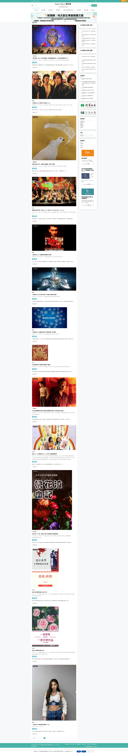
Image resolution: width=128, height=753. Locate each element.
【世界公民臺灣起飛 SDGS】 (68, 10)
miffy (61, 455)
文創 (70, 412)
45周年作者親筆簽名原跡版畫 (52, 455)
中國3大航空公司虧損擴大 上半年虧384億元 (88, 67)
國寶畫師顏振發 (64, 412)
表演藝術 (63, 60)
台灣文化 (60, 212)
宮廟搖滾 (59, 366)
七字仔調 (51, 535)
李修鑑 (65, 652)
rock (48, 366)
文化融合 (64, 366)
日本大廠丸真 (67, 457)
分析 (56, 60)
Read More (34, 67)
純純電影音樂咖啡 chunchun (43, 652)
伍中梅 (40, 535)
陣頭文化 (68, 60)
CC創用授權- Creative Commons (70, 744)
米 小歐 (40, 166)
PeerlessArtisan (51, 412)
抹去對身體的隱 (58, 166)
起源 (55, 296)
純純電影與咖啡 (68, 535)
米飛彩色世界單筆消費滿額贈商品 (43, 459)
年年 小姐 (40, 455)
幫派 (56, 256)
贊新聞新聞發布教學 (89, 746)
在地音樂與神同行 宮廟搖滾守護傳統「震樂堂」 (41, 364)
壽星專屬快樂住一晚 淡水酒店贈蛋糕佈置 (88, 92)
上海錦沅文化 (49, 166)
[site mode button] (90, 5)
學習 (33, 252)
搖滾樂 (62, 366)
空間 (61, 256)
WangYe (49, 212)
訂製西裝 (35, 414)
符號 (60, 60)
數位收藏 (64, 212)
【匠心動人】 (34, 408)
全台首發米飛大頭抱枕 (39, 457)
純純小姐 (67, 652)
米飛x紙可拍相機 (34, 459)
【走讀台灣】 (58, 10)
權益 (60, 256)
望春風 (63, 652)
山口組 (52, 256)
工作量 (54, 256)
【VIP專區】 (43, 10)
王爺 (70, 212)
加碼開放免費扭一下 (46, 457)
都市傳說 (58, 296)
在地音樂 (55, 366)
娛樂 (33, 722)
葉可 (62, 166)
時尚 (66, 212)
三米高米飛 (34, 457)
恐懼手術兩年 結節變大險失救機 (87, 78)
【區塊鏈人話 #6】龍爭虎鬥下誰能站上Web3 (41, 103)
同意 (79, 751)
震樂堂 (67, 366)
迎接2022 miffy (68, 459)
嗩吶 (53, 366)
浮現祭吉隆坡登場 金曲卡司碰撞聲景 (87, 98)
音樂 (69, 366)
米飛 (74, 457)
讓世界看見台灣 (73, 212)
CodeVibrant (34, 746)
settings (53, 751)
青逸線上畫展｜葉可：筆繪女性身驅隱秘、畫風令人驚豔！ (43, 164)
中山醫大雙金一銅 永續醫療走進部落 (87, 95)
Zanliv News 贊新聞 (63, 4)
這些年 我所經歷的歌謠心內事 (36, 595)
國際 (33, 100)
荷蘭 (57, 459)
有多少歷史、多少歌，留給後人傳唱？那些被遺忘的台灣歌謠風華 (45, 534)
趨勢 (65, 60)
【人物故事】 (78, 10)
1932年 (48, 535)
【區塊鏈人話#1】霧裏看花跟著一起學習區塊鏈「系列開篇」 (44, 332)
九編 (39, 60)
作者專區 (81, 143)
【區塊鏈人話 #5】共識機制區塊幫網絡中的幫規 (41, 254)
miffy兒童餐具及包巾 (71, 455)
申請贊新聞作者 (93, 744)
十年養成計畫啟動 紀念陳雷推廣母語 (87, 87)
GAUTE (47, 412)
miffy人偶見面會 (64, 455)
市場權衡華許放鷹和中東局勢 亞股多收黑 (88, 38)
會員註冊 (81, 147)
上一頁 (34, 738)
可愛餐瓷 (55, 457)
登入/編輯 (88, 744)
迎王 (32, 213)
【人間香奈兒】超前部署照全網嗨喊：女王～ (41, 724)
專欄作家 (95, 746)
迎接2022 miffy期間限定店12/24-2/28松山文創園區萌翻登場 (44, 454)
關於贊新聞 (79, 744)
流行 (68, 212)
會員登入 (81, 145)
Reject (84, 751)
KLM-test (92, 10)
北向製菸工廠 (52, 457)
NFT (47, 60)
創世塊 (51, 296)
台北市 (33, 451)
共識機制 (49, 256)
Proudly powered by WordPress (46, 744)
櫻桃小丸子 (71, 457)
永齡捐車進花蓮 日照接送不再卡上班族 (88, 90)
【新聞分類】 (36, 10)
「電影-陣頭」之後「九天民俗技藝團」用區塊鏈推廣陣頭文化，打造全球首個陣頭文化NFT (50, 58)
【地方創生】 (50, 10)
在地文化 (68, 412)
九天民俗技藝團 (50, 60)
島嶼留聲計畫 (59, 535)
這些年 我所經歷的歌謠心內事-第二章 (39, 592)
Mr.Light (40, 256)
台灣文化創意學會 (57, 652)
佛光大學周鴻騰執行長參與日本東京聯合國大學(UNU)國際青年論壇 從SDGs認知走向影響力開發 (89, 83)
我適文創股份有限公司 (61, 457)
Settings (89, 751)
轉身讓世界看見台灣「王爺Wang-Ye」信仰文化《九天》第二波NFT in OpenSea (48, 210)
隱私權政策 (84, 744)
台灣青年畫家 (54, 166)
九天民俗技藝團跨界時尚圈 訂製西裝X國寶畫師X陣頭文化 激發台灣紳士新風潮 (47, 410)
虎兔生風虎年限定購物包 (62, 459)
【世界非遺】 (86, 10)
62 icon (58, 455)
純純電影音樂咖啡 (72, 652)
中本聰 (49, 296)
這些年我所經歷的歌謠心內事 (36, 537)
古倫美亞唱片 (55, 535)
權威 (58, 256)
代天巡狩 (57, 212)
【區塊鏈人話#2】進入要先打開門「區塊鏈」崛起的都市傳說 (44, 294)
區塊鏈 (58, 60)
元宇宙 (54, 60)
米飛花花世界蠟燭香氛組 (52, 459)
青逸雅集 (64, 166)
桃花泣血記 (63, 535)
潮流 (74, 412)
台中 (33, 362)
